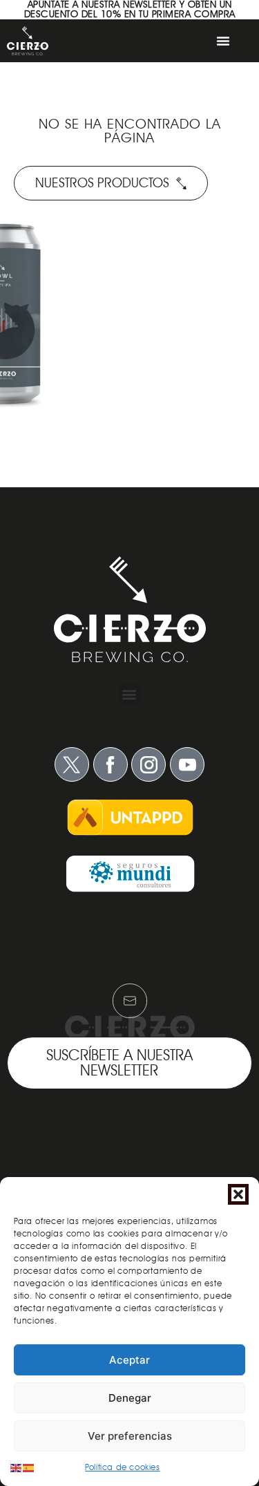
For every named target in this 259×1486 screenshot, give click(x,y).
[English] (16, 1467)
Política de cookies (122, 1467)
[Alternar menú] (223, 41)
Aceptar (129, 1359)
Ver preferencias (130, 1435)
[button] (238, 1194)
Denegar (129, 1397)
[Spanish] (29, 1467)
